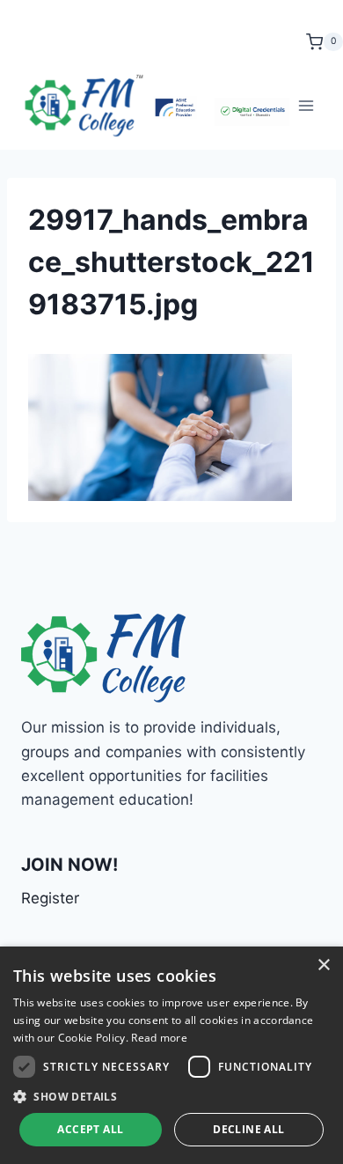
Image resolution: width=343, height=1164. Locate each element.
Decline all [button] (248, 1129)
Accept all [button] (90, 1129)
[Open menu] (305, 105)
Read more (159, 1037)
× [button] (323, 965)
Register (50, 898)
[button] (171, 1096)
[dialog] (171, 1055)
